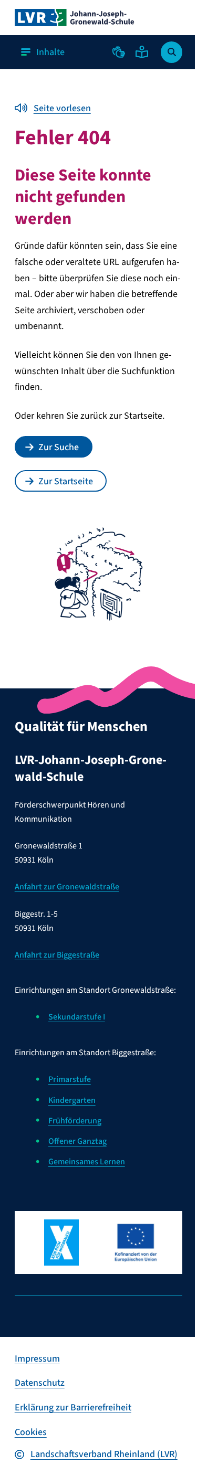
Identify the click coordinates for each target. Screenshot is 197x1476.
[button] (118, 51)
